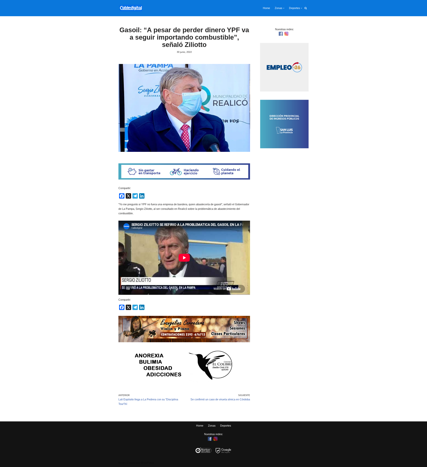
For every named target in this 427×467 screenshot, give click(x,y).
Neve (121, 462)
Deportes (225, 425)
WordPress (147, 462)
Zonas (212, 425)
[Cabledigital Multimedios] (130, 8)
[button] (283, 8)
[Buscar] (305, 8)
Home (266, 8)
